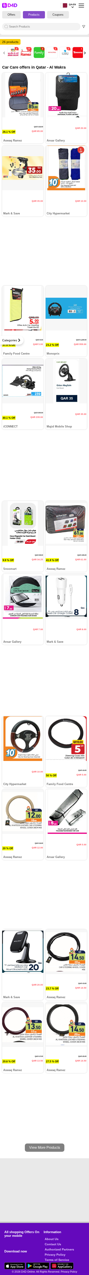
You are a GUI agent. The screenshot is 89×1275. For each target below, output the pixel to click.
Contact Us (53, 1244)
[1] (52, 57)
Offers (11, 14)
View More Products (44, 1147)
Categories (9, 340)
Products (34, 14)
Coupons (58, 14)
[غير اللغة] (64, 5)
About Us (52, 1239)
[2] (39, 57)
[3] (13, 57)
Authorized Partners (59, 1249)
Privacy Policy (55, 1254)
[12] (26, 57)
